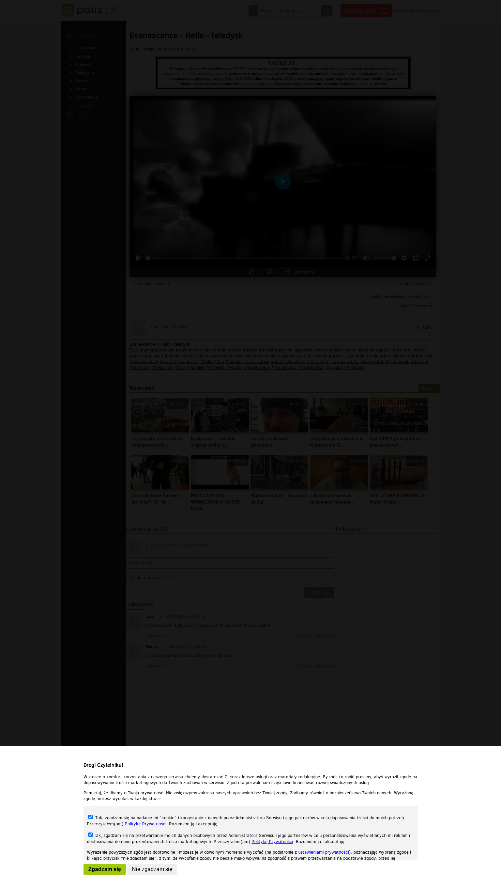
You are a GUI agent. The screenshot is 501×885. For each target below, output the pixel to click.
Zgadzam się (104, 869)
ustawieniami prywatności (323, 852)
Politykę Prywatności (145, 824)
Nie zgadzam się (152, 869)
